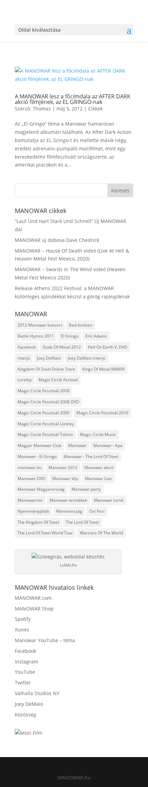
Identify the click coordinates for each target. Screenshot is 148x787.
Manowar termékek (68, 500)
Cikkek (95, 108)
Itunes (22, 629)
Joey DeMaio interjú (86, 358)
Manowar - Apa (108, 445)
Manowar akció (99, 467)
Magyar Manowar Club (39, 445)
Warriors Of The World (101, 533)
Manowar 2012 (63, 467)
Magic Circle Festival (58, 380)
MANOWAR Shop (34, 608)
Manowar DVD (31, 478)
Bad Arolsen (80, 325)
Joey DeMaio (49, 358)
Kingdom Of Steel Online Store (46, 369)
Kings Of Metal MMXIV (103, 369)
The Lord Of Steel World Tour (45, 533)
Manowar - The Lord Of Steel (91, 456)
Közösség (25, 714)
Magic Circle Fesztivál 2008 (44, 391)
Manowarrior (30, 500)
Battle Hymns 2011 (36, 336)
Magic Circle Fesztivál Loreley (46, 424)
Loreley (25, 380)
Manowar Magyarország (41, 489)
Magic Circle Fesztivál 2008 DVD (48, 402)
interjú (24, 358)
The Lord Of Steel (82, 522)
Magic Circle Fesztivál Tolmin (45, 434)
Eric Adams (96, 336)
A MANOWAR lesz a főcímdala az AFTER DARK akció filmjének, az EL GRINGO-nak (72, 99)
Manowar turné (109, 500)
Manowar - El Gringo (37, 456)
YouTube (25, 672)
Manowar (77, 445)
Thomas (42, 108)
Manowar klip (65, 478)
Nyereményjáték (33, 511)
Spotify (23, 619)
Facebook (27, 347)
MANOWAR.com (33, 598)
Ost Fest (97, 511)
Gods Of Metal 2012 (62, 347)
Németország (69, 511)
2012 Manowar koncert (40, 325)
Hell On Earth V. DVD (107, 347)
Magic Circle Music (98, 434)
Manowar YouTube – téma (45, 640)
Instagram (26, 661)
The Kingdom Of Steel (38, 522)
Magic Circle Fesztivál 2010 (102, 413)
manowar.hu (30, 467)
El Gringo (69, 336)
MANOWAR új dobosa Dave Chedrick (57, 240)
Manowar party (86, 489)
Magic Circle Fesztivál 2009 (44, 413)
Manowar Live (98, 478)
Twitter (23, 682)
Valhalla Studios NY (37, 693)
